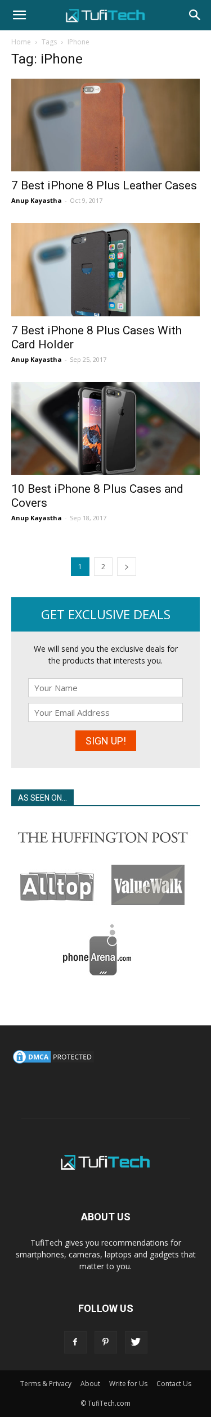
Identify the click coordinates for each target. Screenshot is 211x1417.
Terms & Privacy (45, 1383)
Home (21, 42)
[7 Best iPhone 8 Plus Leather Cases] (105, 125)
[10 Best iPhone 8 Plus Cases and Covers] (105, 428)
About (90, 1383)
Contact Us (173, 1383)
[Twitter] (136, 1342)
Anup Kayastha (36, 200)
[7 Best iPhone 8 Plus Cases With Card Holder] (105, 269)
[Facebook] (75, 1342)
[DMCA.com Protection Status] (53, 1062)
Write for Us (128, 1383)
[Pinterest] (106, 1342)
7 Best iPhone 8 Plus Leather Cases (104, 185)
